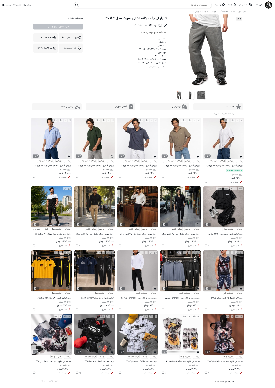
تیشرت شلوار (228, 229)
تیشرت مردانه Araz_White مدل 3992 (141, 361)
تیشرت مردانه (133, 356)
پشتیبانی (217, 4)
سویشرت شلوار (184, 293)
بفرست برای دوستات (140, 25)
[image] (179, 95)
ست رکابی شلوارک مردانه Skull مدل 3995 (183, 361)
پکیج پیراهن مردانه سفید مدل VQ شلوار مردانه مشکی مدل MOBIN (138, 234)
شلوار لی (198, 11)
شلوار (206, 11)
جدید (230, 4)
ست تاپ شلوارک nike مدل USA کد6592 (226, 298)
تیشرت (144, 356)
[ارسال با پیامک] (155, 25)
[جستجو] (77, 4)
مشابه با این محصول (225, 381)
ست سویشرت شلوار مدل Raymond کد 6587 (138, 298)
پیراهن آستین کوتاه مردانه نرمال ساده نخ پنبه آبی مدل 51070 (53, 166)
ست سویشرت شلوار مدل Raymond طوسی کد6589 (182, 298)
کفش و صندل (34, 229)
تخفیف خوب (242, 11)
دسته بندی (243, 4)
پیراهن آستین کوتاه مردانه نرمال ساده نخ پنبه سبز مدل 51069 (96, 166)
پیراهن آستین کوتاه (217, 160)
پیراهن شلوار (177, 229)
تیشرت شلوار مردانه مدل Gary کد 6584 (97, 298)
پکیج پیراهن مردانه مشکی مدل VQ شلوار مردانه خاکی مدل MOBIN (95, 234)
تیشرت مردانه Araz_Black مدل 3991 (99, 361)
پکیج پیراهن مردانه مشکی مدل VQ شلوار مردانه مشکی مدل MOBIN (181, 234)
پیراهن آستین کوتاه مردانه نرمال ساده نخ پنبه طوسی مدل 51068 (139, 166)
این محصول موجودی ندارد (58, 26)
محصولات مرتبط (76, 18)
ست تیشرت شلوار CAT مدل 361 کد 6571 (54, 298)
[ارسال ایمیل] (160, 25)
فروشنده (70, 37)
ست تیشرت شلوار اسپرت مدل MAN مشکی (225, 234)
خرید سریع (234, 182)
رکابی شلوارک (228, 356)
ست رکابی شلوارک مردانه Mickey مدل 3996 (224, 361)
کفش (46, 229)
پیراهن (230, 160)
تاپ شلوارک (228, 293)
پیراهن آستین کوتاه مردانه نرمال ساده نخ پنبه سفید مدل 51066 (224, 166)
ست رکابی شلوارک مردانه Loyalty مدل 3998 (53, 361)
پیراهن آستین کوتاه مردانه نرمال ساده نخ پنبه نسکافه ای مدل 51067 (182, 166)
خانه (256, 4)
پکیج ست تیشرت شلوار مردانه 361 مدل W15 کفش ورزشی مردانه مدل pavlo (53, 234)
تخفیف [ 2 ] (223, 11)
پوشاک (213, 11)
